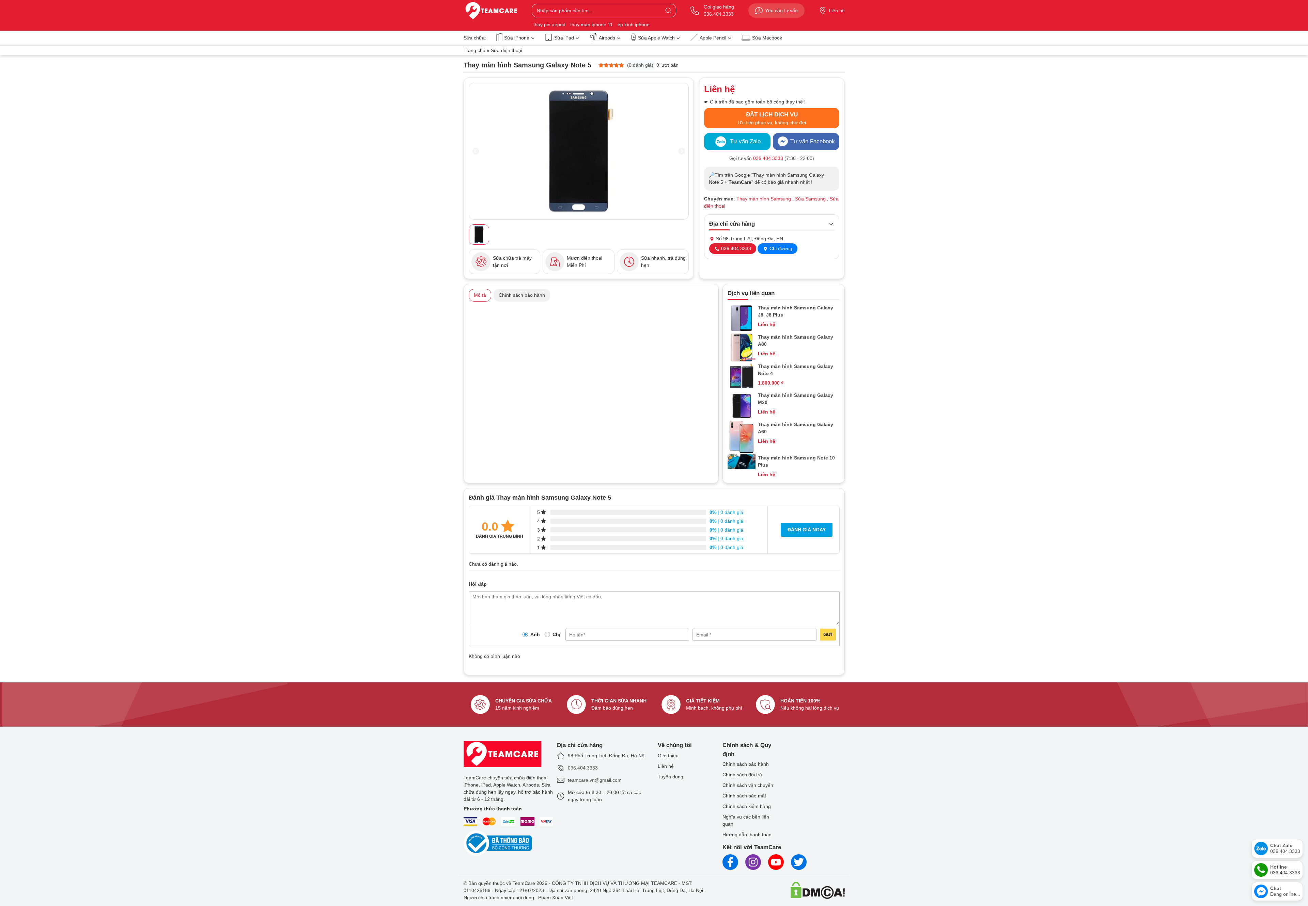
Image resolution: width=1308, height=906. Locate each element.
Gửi (827, 634)
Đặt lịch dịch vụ (772, 118)
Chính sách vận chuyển (747, 785)
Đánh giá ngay (807, 529)
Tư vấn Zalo (745, 141)
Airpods (607, 38)
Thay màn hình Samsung (763, 198)
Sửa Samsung (810, 198)
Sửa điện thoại (506, 50)
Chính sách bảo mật (744, 795)
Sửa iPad (564, 38)
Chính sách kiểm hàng (746, 806)
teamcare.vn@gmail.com (595, 780)
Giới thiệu (668, 755)
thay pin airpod (549, 24)
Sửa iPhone (516, 38)
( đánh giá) (640, 65)
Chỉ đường (780, 248)
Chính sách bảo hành (522, 295)
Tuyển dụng (670, 776)
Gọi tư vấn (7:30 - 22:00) (771, 158)
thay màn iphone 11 (591, 24)
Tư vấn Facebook (812, 141)
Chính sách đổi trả (742, 774)
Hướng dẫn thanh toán (747, 834)
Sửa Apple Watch (656, 38)
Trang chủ (474, 50)
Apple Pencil (713, 38)
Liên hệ (837, 10)
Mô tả (480, 295)
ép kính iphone (634, 24)
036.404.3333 (735, 248)
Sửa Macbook (767, 38)
